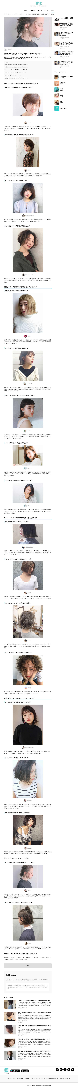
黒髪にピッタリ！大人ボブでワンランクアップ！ (15, 72)
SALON (46, 10)
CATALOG (32, 10)
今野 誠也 (29, 336)
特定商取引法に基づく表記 (37, 1078)
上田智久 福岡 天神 (29, 547)
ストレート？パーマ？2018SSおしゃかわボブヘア (16, 69)
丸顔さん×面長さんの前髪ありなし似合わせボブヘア (16, 64)
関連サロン (62, 1078)
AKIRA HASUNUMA (29, 274)
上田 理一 (29, 468)
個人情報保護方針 (19, 1078)
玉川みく (29, 122)
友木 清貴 (29, 640)
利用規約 (27, 1078)
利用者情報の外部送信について (51, 1078)
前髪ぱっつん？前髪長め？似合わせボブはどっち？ (16, 67)
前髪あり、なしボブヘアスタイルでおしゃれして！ (16, 78)
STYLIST (40, 10)
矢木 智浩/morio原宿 (29, 747)
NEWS (52, 10)
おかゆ (29, 943)
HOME (25, 10)
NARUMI (29, 592)
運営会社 (68, 1078)
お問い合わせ (11, 1078)
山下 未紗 (29, 848)
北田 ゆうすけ (29, 383)
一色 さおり (29, 430)
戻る (28, 965)
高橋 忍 (29, 687)
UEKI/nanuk (29, 800)
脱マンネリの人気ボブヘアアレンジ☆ (13, 75)
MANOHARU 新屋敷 (29, 215)
